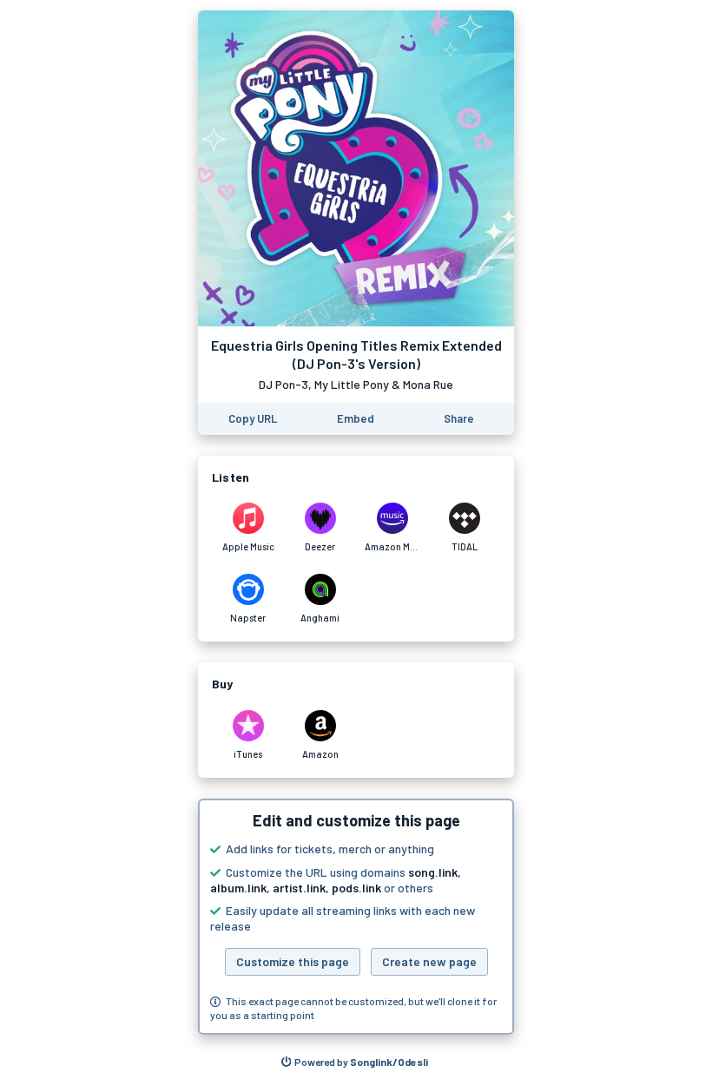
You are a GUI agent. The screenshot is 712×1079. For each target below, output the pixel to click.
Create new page (429, 961)
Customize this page (292, 961)
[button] (356, 917)
